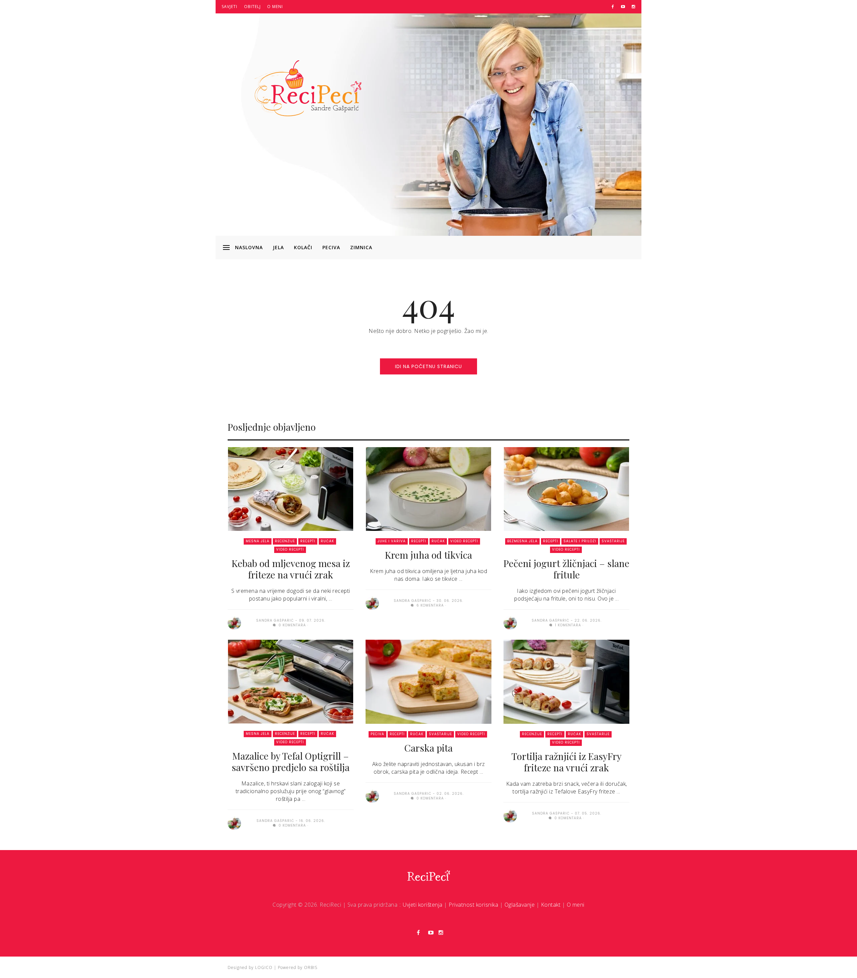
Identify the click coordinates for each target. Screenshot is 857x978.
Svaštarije (613, 541)
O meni (275, 6)
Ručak (327, 541)
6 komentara (429, 605)
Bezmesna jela (522, 541)
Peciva (331, 247)
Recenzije (285, 541)
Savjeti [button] (229, 6)
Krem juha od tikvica (428, 555)
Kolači (303, 247)
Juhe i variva (392, 541)
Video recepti (290, 549)
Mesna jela (257, 541)
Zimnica (361, 247)
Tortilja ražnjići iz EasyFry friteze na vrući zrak (567, 762)
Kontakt (551, 904)
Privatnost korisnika (473, 904)
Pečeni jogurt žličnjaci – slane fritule (566, 569)
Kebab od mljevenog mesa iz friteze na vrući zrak (291, 569)
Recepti (307, 541)
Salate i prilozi (579, 541)
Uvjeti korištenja (423, 904)
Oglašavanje (519, 904)
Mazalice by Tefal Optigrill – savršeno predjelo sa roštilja (290, 761)
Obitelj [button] (252, 6)
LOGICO (263, 967)
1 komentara (567, 625)
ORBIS (310, 967)
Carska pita (428, 748)
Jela (278, 247)
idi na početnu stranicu (428, 366)
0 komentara (291, 625)
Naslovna (249, 247)
